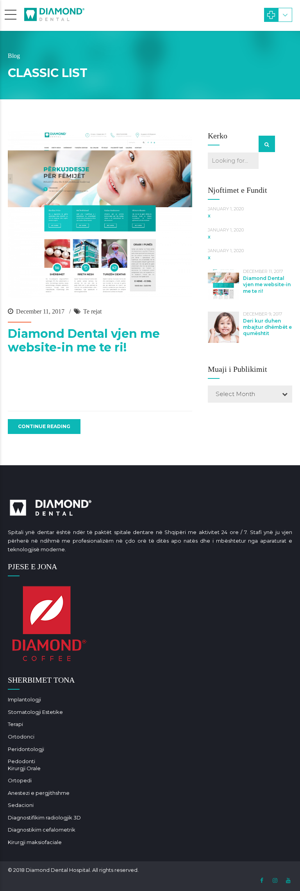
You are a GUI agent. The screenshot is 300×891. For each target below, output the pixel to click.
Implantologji (24, 699)
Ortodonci (21, 736)
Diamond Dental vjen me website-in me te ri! (84, 340)
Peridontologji (26, 749)
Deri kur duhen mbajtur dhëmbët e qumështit (267, 327)
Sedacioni (21, 805)
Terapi (15, 724)
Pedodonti (21, 761)
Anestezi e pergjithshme (39, 793)
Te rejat (92, 311)
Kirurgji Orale (24, 768)
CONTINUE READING (44, 426)
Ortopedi (20, 780)
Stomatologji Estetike (35, 712)
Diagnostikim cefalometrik (41, 829)
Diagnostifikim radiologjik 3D (44, 817)
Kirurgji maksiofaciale (35, 842)
